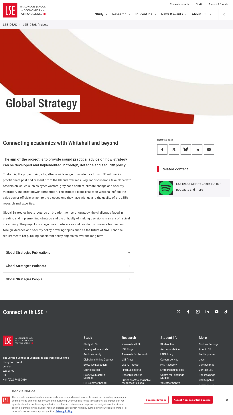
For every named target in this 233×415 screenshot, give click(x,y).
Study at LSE (91, 344)
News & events (172, 14)
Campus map (206, 364)
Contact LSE (206, 369)
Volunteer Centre (170, 382)
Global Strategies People (24, 279)
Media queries (207, 354)
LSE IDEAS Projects (35, 24)
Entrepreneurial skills (172, 369)
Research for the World (135, 354)
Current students (179, 4)
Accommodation (170, 349)
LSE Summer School (95, 382)
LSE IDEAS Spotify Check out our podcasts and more (198, 186)
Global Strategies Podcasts (26, 266)
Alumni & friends (218, 4)
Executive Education (95, 364)
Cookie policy (206, 380)
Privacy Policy (64, 411)
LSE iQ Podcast (130, 364)
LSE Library (166, 354)
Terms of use (206, 385)
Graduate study (92, 354)
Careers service (169, 359)
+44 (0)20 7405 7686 (15, 379)
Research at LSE (131, 344)
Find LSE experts (131, 369)
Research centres (132, 374)
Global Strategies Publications (28, 252)
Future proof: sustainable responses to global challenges (136, 383)
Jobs (202, 359)
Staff (199, 4)
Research (119, 14)
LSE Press (127, 359)
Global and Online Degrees (99, 359)
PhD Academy (168, 364)
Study (99, 14)
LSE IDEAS (10, 24)
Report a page (207, 374)
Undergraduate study (96, 349)
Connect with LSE (23, 312)
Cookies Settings (208, 344)
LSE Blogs (127, 349)
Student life (143, 14)
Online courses (92, 369)
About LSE (199, 14)
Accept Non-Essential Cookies (192, 399)
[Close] (227, 400)
